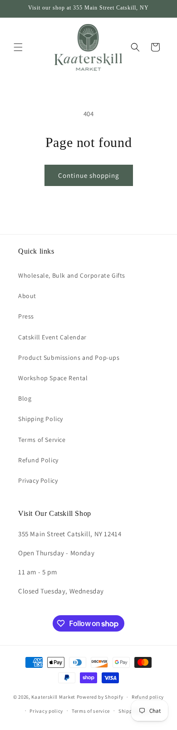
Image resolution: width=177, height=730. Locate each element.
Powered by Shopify (100, 697)
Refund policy (148, 697)
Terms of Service (42, 440)
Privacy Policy (38, 480)
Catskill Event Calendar (52, 337)
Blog (24, 398)
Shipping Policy (40, 419)
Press (26, 316)
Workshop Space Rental (53, 378)
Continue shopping (88, 175)
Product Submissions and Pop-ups (69, 357)
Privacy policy (46, 711)
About (27, 296)
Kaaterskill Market (53, 697)
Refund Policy (38, 460)
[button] (18, 47)
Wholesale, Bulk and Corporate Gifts (71, 275)
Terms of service (91, 711)
